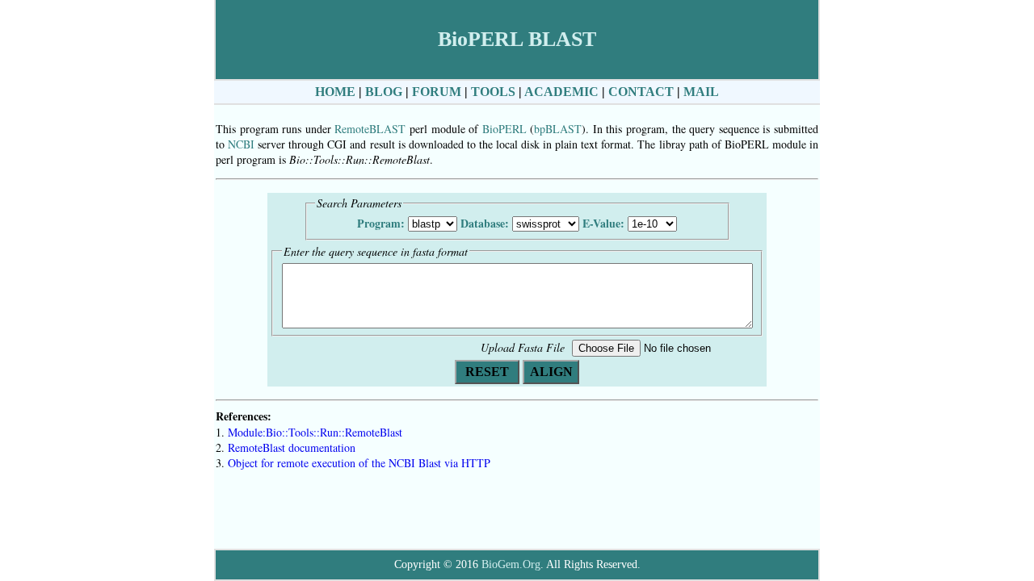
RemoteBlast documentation (291, 447)
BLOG (383, 91)
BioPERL (504, 128)
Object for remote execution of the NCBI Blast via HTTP (359, 462)
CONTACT (641, 91)
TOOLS (493, 91)
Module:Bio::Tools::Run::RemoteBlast (315, 432)
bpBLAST (558, 128)
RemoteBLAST (370, 128)
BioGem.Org (510, 564)
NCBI (241, 144)
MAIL (701, 91)
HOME (335, 91)
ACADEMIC (561, 91)
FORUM (436, 91)
